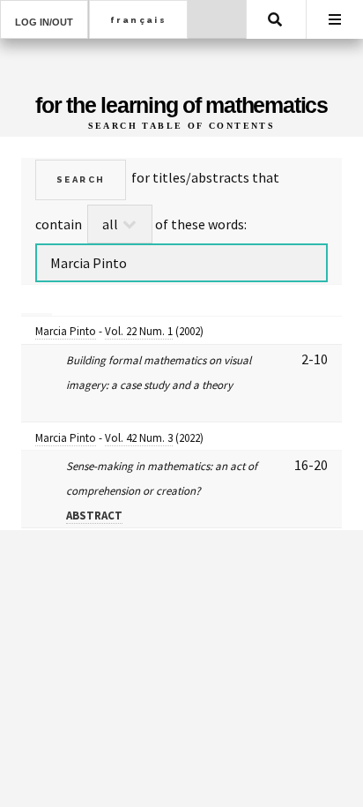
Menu (335, 19)
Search (275, 19)
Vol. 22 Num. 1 (139, 331)
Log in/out (44, 22)
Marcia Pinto (65, 331)
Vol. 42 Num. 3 (139, 437)
